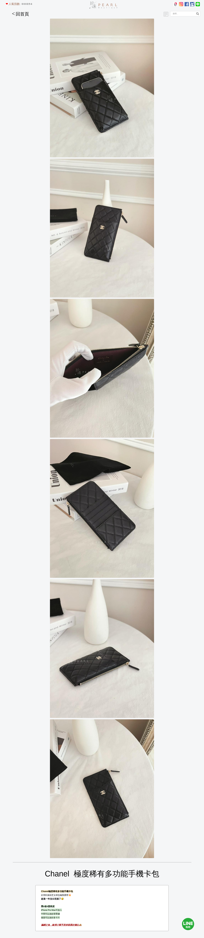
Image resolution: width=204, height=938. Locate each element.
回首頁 (20, 14)
